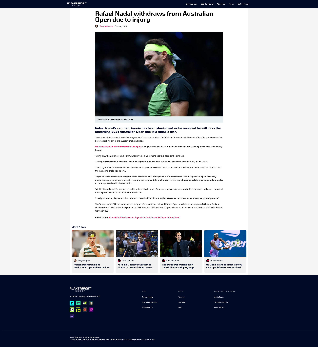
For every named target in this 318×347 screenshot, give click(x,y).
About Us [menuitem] (221, 4)
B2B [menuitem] (144, 291)
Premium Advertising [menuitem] (150, 302)
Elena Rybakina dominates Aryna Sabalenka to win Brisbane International (144, 217)
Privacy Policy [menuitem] (219, 307)
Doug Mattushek (106, 26)
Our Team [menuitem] (181, 302)
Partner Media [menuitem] (147, 297)
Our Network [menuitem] (191, 4)
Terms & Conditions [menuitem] (221, 302)
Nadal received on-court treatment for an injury (118, 146)
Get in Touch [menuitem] (243, 4)
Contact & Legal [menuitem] (225, 291)
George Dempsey (84, 261)
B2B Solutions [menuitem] (207, 4)
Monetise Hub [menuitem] (147, 307)
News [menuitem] (231, 4)
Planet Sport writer (128, 261)
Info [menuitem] (181, 291)
